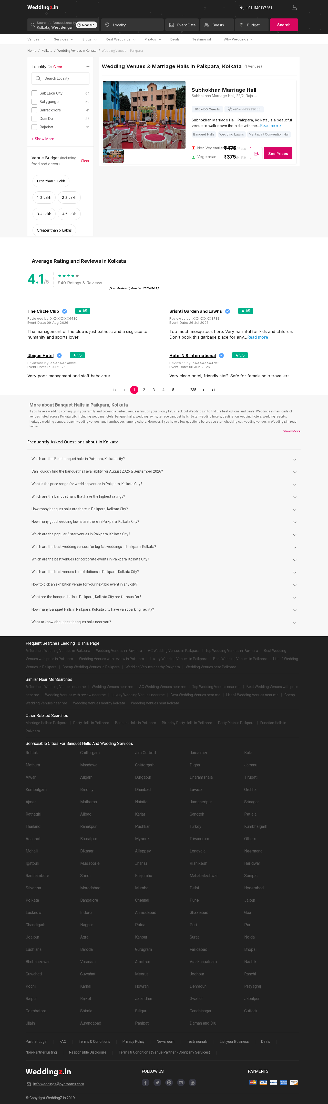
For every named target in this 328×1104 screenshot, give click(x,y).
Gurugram (143, 949)
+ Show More (43, 139)
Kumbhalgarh (255, 826)
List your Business (234, 1041)
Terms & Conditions (94, 1041)
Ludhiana (34, 949)
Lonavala (198, 851)
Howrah (142, 986)
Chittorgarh (90, 752)
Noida (249, 937)
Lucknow (34, 912)
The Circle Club (43, 311)
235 (193, 390)
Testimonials (197, 1041)
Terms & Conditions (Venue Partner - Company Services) (164, 1052)
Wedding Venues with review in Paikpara (111, 659)
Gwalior (196, 998)
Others (250, 838)
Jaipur (249, 900)
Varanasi (88, 961)
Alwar (31, 777)
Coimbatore (36, 1010)
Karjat (140, 814)
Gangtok (197, 814)
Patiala (250, 814)
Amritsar (142, 961)
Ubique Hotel (40, 355)
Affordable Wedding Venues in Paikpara (58, 651)
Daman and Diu (203, 1023)
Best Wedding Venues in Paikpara (240, 659)
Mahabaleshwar (204, 875)
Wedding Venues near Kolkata (155, 703)
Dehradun (198, 986)
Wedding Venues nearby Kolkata (99, 703)
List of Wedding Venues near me (252, 695)
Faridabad (198, 949)
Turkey (195, 826)
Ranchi (250, 974)
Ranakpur (88, 826)
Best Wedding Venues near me (195, 695)
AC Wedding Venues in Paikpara (173, 651)
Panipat (142, 1023)
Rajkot (85, 998)
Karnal (85, 986)
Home (31, 50)
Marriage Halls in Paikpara (46, 723)
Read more (270, 125)
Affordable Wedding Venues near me (56, 687)
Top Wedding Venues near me (216, 687)
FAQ (63, 1041)
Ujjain (30, 1023)
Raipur (31, 998)
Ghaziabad (199, 912)
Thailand (33, 826)
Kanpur (141, 937)
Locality (119, 25)
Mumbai (142, 888)
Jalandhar (143, 998)
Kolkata (47, 50)
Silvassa (33, 888)
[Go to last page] (213, 390)
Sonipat (251, 875)
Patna (140, 924)
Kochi (31, 986)
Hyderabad (254, 888)
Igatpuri (32, 863)
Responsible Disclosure (87, 1052)
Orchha (250, 789)
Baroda (86, 949)
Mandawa (88, 765)
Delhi (194, 888)
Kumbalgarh (36, 789)
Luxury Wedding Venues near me (138, 695)
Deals (175, 39)
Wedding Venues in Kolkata (77, 50)
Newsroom (166, 1041)
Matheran (88, 801)
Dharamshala (201, 777)
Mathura (33, 765)
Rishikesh (198, 863)
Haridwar (252, 863)
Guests (218, 25)
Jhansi (141, 863)
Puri (193, 924)
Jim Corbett (145, 752)
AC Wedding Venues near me (162, 687)
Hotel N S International (192, 355)
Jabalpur (252, 998)
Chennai (142, 900)
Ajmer (31, 801)
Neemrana (253, 851)
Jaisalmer (198, 752)
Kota (248, 752)
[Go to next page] (203, 390)
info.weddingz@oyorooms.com (58, 1084)
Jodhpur (197, 974)
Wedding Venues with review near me (75, 695)
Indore (86, 912)
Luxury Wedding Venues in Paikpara (178, 659)
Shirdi (85, 875)
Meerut (141, 974)
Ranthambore (37, 875)
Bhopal (250, 949)
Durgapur (143, 777)
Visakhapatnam (203, 961)
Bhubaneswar (38, 961)
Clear (57, 67)
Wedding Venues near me (112, 687)
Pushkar (142, 826)
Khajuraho (143, 875)
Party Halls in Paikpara (91, 723)
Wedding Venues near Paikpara (211, 667)
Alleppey (143, 851)
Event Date (186, 25)
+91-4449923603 (247, 109)
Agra (84, 937)
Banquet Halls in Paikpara (135, 723)
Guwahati (34, 974)
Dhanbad (143, 789)
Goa (247, 912)
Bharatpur (88, 838)
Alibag (85, 814)
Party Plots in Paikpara (236, 723)
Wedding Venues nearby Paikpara (153, 667)
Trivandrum (199, 838)
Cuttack (251, 1010)
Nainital (141, 801)
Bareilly (87, 789)
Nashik (250, 961)
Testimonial (201, 39)
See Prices (278, 153)
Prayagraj (252, 986)
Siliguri (141, 1010)
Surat (194, 937)
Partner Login (36, 1041)
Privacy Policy (133, 1041)
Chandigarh (35, 924)
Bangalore (89, 900)
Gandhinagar (200, 1010)
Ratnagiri (33, 814)
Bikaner (87, 851)
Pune (194, 900)
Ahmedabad (145, 912)
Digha (195, 765)
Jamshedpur (201, 801)
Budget (253, 25)
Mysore (142, 838)
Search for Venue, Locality (56, 23)
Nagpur (86, 924)
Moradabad (90, 888)
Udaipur (32, 937)
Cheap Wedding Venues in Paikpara (91, 667)
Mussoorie (90, 863)
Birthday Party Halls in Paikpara (187, 723)
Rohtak (32, 752)
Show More (292, 431)
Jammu (250, 765)
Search (284, 25)
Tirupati (251, 777)
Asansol (33, 838)
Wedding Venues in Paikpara (119, 651)
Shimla (86, 1010)
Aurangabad (90, 1023)
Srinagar (251, 801)
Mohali (32, 851)
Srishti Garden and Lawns (195, 311)
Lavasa (196, 789)
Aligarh (86, 777)
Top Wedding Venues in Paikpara (231, 651)
